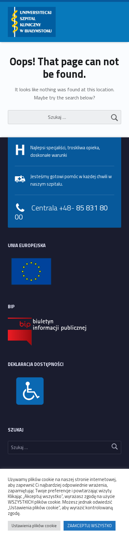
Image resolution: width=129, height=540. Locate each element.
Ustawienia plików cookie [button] (34, 525)
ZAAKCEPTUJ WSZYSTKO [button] (89, 525)
